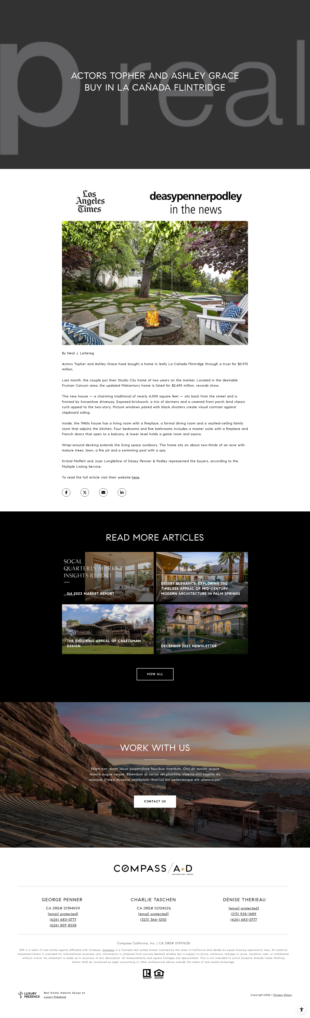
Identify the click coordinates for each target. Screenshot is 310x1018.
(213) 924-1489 (243, 914)
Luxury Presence (55, 996)
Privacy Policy (283, 994)
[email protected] (244, 908)
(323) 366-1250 (153, 919)
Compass (108, 949)
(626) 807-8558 (63, 925)
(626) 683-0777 (63, 919)
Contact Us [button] (155, 801)
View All (155, 674)
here (135, 477)
